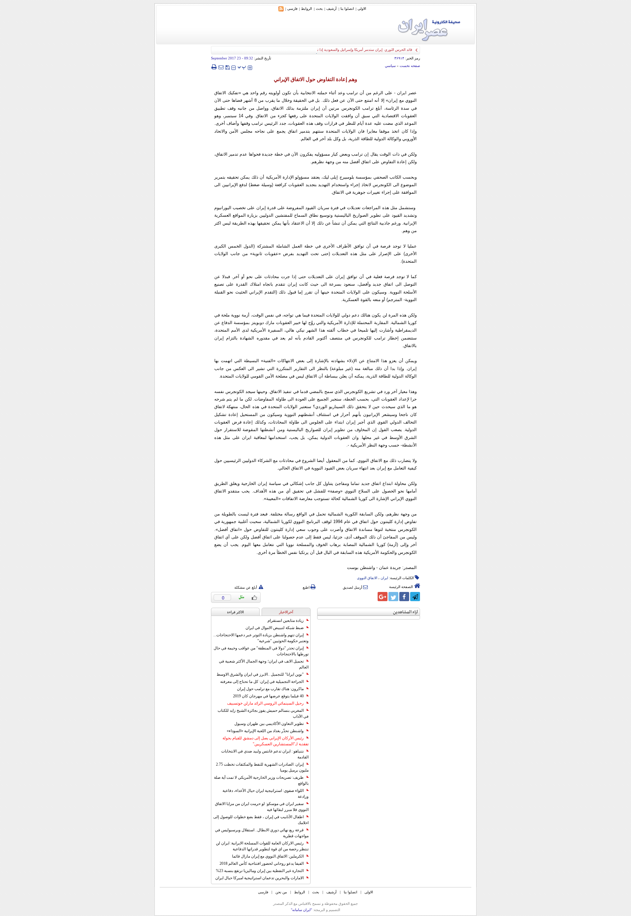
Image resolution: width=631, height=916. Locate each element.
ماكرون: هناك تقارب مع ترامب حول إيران (270, 689)
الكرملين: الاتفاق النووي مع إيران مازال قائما (268, 856)
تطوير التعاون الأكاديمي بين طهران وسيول (269, 723)
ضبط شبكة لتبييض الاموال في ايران (274, 627)
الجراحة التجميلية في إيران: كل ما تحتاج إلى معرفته (262, 681)
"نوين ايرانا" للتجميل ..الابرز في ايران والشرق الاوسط (260, 674)
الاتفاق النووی (367, 578)
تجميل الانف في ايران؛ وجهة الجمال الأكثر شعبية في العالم (264, 664)
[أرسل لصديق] (220, 67)
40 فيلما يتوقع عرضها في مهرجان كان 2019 (268, 696)
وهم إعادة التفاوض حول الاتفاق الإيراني (315, 79)
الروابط (306, 9)
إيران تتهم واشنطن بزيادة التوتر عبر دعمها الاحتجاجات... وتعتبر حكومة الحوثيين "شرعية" (261, 638)
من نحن (281, 892)
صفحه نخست (410, 66)
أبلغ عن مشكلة (245, 587)
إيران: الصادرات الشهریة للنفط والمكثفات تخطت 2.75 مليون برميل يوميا (262, 767)
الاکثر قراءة (235, 612)
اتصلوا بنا (347, 9)
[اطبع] (214, 67)
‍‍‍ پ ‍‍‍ (242, 67)
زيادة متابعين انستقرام (286, 620)
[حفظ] (227, 67)
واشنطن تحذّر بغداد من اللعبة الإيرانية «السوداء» (265, 731)
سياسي (390, 66)
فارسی (292, 9)
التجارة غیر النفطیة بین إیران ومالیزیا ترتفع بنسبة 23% (260, 870)
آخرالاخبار (286, 612)
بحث (319, 9)
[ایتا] (372, 596)
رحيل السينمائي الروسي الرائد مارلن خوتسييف (265, 703)
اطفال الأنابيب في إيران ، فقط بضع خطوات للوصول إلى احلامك (261, 820)
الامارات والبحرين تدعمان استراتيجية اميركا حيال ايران (259, 878)
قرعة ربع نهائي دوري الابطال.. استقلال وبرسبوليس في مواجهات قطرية (262, 833)
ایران (384, 578)
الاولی (362, 9)
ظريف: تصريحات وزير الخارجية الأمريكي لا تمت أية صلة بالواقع (261, 780)
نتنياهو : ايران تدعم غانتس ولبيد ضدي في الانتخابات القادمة (265, 754)
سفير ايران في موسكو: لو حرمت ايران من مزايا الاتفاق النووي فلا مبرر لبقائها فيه (262, 806)
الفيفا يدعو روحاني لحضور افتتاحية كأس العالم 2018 (262, 863)
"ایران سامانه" (301, 910)
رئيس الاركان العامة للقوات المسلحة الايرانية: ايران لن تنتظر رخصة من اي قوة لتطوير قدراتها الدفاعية (262, 846)
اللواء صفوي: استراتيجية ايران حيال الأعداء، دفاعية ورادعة (265, 793)
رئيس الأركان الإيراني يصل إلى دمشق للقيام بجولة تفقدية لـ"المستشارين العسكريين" (265, 741)
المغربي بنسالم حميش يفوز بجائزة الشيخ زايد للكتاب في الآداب (263, 713)
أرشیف (331, 9)
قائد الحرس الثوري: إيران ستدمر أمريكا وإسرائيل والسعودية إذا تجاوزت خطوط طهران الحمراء (342, 50)
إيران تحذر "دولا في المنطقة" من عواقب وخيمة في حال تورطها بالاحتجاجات (261, 651)
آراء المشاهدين (405, 612)
